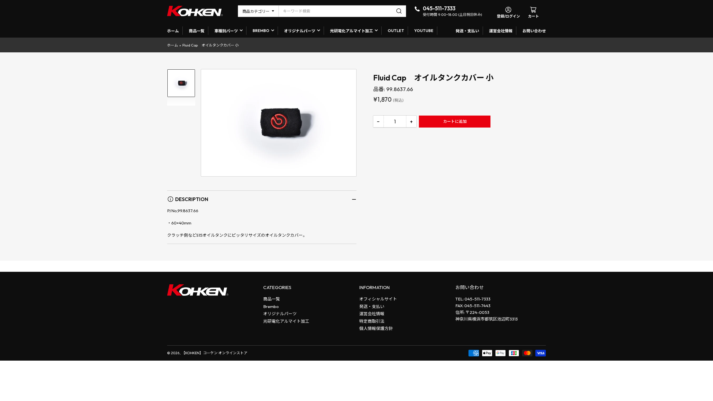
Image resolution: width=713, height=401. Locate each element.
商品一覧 (196, 30)
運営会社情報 (500, 30)
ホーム (173, 30)
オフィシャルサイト (378, 299)
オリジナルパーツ (299, 30)
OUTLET (396, 30)
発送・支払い (467, 30)
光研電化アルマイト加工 (351, 30)
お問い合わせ (534, 30)
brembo (261, 30)
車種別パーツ (226, 30)
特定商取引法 (371, 321)
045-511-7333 (439, 8)
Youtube (423, 30)
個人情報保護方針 (376, 328)
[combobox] (342, 11)
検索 (400, 11)
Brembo (271, 306)
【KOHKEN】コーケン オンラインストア (214, 353)
